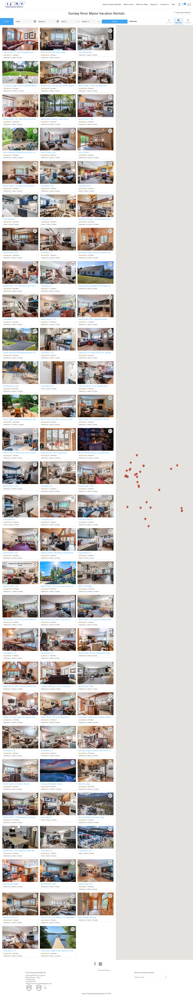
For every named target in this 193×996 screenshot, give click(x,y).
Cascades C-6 (47, 486)
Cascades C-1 (9, 319)
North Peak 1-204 (10, 586)
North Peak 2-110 (48, 319)
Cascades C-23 (47, 352)
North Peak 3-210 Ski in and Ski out (55, 619)
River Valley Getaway (87, 917)
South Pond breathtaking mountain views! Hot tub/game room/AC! (20, 352)
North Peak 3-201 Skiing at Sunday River (58, 917)
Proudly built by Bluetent (96, 993)
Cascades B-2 (46, 850)
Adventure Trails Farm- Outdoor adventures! (95, 717)
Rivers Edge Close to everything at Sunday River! (20, 419)
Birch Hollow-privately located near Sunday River (20, 152)
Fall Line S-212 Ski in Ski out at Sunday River (95, 352)
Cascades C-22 (47, 653)
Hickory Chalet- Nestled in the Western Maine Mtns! (58, 553)
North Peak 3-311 (86, 884)
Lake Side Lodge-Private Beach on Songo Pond (58, 950)
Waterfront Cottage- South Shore (55, 119)
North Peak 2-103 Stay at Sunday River (95, 619)
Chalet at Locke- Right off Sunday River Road (20, 717)
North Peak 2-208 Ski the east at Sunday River (20, 452)
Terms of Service (104, 970)
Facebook (95, 964)
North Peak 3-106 (10, 486)
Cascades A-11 (47, 519)
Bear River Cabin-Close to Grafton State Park (95, 252)
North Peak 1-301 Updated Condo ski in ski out (20, 850)
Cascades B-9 (9, 219)
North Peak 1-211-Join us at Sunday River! (58, 586)
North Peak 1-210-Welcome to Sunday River (20, 817)
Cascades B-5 (46, 817)
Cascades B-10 (47, 386)
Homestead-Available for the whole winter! (95, 286)
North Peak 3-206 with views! (53, 52)
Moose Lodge (84, 784)
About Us (154, 4)
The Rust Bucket (85, 52)
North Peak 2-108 (86, 119)
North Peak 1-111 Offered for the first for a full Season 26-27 (20, 286)
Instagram (100, 964)
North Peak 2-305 (48, 152)
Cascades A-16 (9, 653)
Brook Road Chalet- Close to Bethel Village (20, 686)
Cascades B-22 (85, 186)
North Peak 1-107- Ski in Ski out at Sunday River (20, 119)
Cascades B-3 (46, 219)
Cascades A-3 (47, 750)
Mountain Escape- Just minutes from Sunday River (95, 219)
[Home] (15, 4)
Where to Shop (142, 4)
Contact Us (164, 4)
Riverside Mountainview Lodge (91, 817)
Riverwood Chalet (10, 884)
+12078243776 (31, 982)
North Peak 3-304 (10, 252)
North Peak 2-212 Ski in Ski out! (16, 784)
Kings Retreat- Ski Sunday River (54, 452)
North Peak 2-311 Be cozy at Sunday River (20, 619)
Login (84, 993)
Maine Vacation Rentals (112, 4)
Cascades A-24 (47, 186)
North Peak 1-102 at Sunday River (93, 85)
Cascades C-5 (47, 286)
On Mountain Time (11, 386)
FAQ (173, 4)
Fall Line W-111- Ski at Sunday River (18, 52)
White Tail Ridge (85, 586)
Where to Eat (129, 4)
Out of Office (84, 152)
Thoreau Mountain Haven (51, 784)
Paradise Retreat (86, 519)
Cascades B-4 (9, 519)
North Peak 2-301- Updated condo (93, 319)
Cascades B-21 (85, 553)
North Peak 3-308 (86, 686)
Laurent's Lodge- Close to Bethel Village (20, 85)
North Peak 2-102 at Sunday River (55, 717)
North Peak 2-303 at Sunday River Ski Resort (95, 653)
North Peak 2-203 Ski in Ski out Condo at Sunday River (58, 419)
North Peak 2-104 (86, 486)
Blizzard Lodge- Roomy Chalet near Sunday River (95, 750)
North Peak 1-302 (10, 553)
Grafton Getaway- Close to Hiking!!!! (56, 686)
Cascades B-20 (85, 850)
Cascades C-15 (9, 950)
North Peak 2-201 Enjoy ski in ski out (94, 419)
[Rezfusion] (45, 988)
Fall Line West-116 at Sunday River (93, 386)
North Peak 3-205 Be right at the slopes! (57, 85)
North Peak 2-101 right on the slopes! (19, 186)
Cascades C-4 (9, 750)
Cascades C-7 (47, 252)
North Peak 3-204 (48, 884)
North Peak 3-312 (10, 917)
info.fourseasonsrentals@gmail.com (39, 984)
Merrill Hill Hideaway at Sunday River (94, 452)
